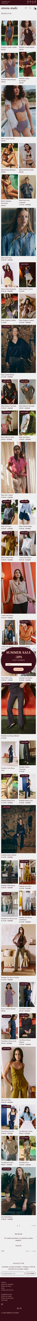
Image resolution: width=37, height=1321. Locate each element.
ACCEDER (18, 669)
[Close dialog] (34, 649)
